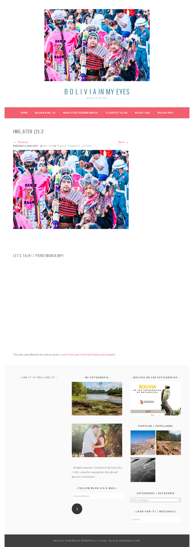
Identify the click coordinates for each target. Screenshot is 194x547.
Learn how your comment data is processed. (88, 354)
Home (24, 112)
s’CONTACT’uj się (116, 112)
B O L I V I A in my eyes (97, 91)
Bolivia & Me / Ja (45, 112)
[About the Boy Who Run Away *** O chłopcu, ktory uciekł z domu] (143, 443)
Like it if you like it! (38, 377)
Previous (22, 142)
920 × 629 (48, 146)
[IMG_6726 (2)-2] (71, 228)
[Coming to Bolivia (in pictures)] (143, 470)
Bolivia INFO (165, 112)
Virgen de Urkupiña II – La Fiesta (74, 146)
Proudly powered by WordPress (74, 540)
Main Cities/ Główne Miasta (80, 112)
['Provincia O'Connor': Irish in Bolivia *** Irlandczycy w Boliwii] (168, 443)
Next (121, 142)
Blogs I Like (142, 112)
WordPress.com (129, 540)
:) (77, 509)
